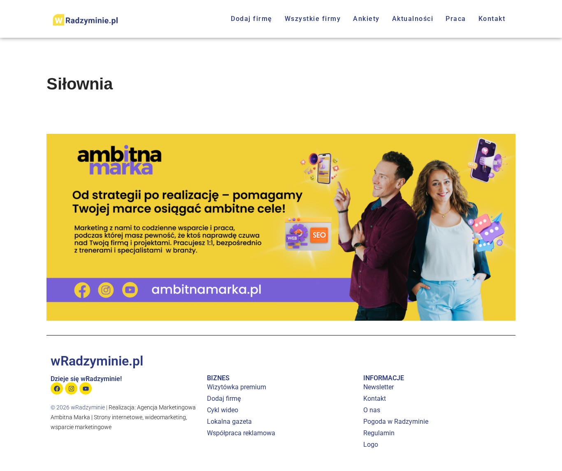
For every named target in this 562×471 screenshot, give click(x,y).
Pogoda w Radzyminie (395, 421)
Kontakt (492, 19)
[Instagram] (71, 388)
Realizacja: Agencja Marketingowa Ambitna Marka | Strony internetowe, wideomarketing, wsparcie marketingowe (123, 417)
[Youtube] (85, 388)
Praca (456, 19)
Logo (370, 444)
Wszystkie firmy (313, 19)
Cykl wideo (222, 410)
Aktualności (413, 19)
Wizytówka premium (236, 387)
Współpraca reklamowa (241, 433)
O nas (371, 410)
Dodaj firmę (251, 19)
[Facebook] (57, 388)
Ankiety (366, 19)
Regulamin (379, 433)
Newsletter (378, 387)
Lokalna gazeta (229, 421)
